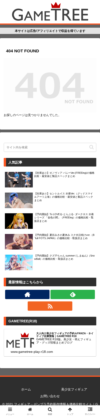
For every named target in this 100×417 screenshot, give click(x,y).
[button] (91, 147)
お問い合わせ (50, 396)
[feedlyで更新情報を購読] (72, 294)
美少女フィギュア (74, 389)
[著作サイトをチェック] (27, 294)
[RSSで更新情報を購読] (50, 306)
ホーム (26, 389)
